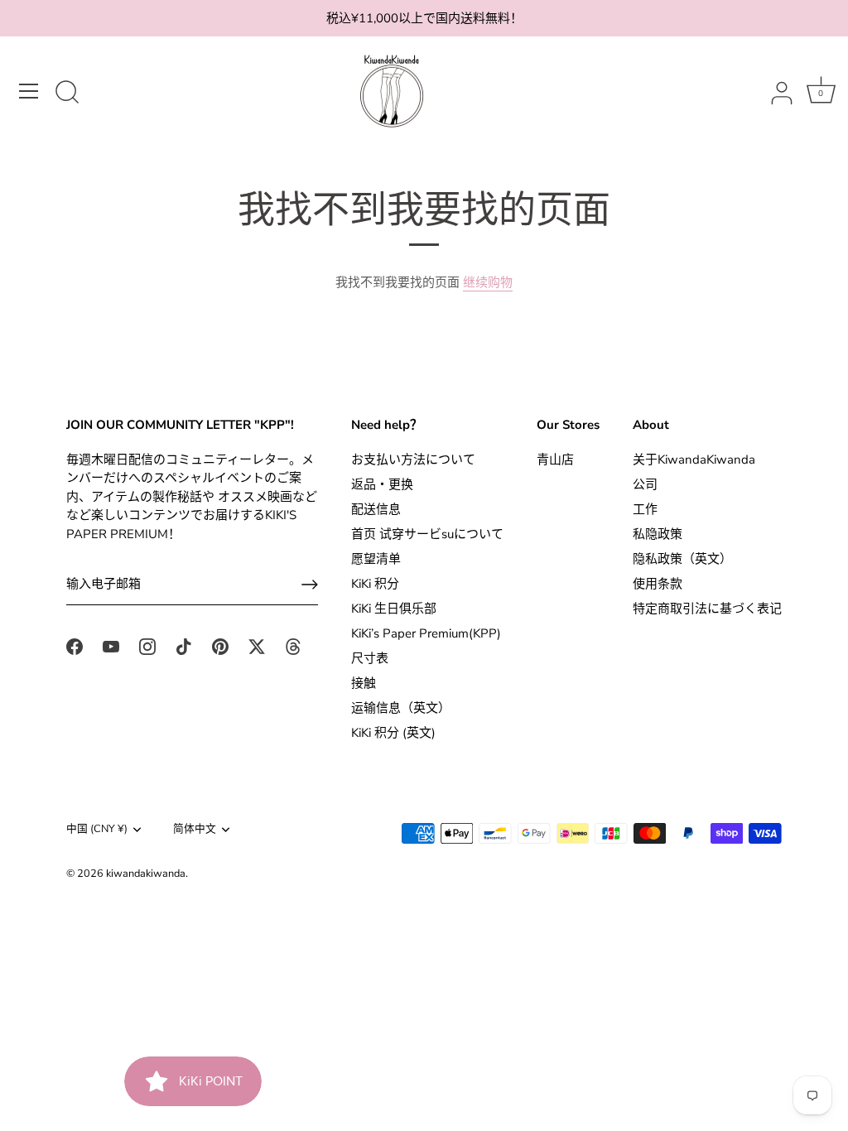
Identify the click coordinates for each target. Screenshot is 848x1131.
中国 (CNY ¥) (97, 829)
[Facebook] (74, 646)
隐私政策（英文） (682, 559)
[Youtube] (111, 646)
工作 (645, 509)
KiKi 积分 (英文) (393, 732)
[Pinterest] (220, 646)
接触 (363, 683)
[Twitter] (256, 646)
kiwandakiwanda (146, 873)
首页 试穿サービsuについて (427, 534)
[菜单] (29, 91)
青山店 (555, 459)
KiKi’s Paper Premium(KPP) (426, 633)
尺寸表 (369, 658)
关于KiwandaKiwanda (694, 459)
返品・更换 (382, 484)
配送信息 (376, 509)
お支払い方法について (413, 459)
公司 (645, 484)
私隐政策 (657, 534)
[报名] (309, 584)
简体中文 (194, 829)
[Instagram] (147, 646)
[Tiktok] (184, 646)
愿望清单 (376, 559)
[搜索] (67, 93)
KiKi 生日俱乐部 (393, 608)
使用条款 (657, 583)
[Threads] (293, 646)
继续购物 (488, 282)
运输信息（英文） (400, 708)
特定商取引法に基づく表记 (707, 608)
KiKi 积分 (375, 583)
